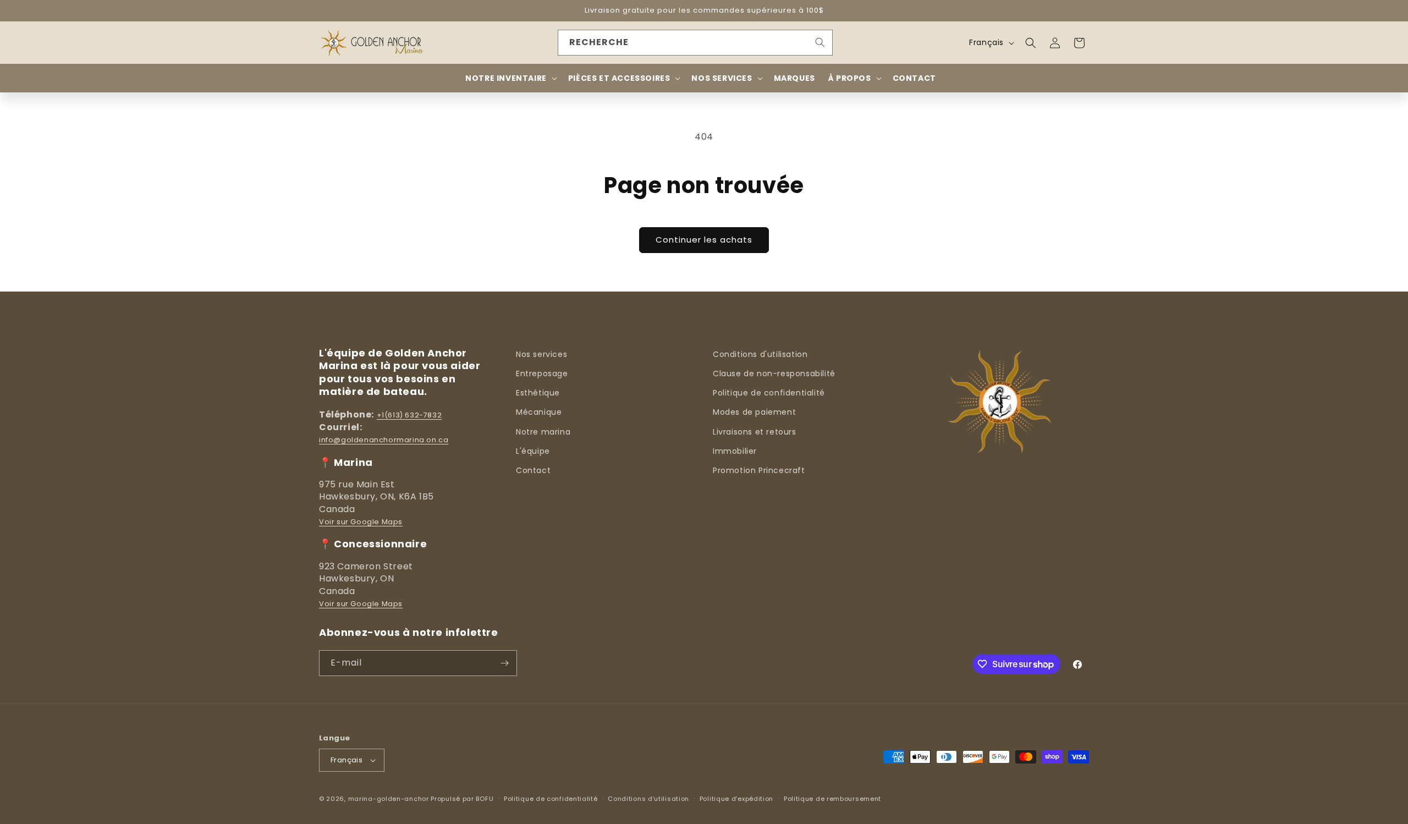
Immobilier (735, 451)
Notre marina (543, 431)
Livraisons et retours (754, 431)
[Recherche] (820, 42)
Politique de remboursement (832, 798)
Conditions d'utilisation (760, 354)
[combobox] (695, 42)
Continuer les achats (704, 239)
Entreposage (542, 373)
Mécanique (539, 412)
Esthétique (538, 392)
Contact (533, 470)
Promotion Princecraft (759, 470)
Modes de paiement (754, 412)
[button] (1031, 43)
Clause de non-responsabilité (774, 373)
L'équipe (533, 451)
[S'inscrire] (504, 663)
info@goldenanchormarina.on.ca (383, 439)
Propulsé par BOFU (462, 798)
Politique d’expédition (736, 798)
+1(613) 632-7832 (409, 415)
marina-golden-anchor (388, 798)
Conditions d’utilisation (648, 798)
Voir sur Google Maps (361, 521)
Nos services (541, 354)
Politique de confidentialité (769, 392)
